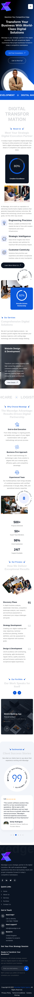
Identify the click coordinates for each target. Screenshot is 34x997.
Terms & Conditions (18, 993)
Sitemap (17, 995)
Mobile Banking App (12, 714)
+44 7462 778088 (12, 921)
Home (5, 891)
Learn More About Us (12, 265)
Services (6, 898)
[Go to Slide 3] (16, 834)
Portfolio (6, 901)
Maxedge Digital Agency (22, 987)
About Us (6, 894)
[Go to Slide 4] (18, 835)
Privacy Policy (6, 993)
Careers (29, 993)
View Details (11, 382)
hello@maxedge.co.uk (13, 928)
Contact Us (7, 904)
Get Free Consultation (16, 53)
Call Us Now (16, 60)
